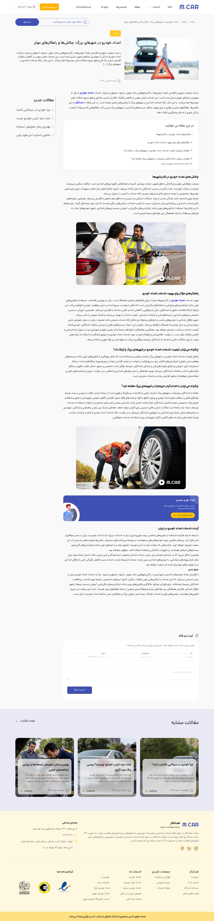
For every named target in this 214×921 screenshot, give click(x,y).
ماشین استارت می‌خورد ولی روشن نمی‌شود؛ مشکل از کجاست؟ (29, 135)
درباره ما (105, 7)
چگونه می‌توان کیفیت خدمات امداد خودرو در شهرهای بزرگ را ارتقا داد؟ (156, 151)
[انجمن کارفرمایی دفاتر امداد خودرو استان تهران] (24, 888)
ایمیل (103, 653)
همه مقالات (27, 721)
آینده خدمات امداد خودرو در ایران (175, 164)
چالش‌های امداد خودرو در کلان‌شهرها (173, 134)
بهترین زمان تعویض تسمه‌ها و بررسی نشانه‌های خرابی (29, 127)
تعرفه (137, 7)
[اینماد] (64, 893)
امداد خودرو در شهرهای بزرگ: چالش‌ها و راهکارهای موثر (77, 43)
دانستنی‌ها (121, 7)
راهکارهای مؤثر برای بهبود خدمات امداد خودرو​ (169, 142)
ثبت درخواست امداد (184, 515)
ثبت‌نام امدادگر (83, 7)
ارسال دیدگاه (79, 690)
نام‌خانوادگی (145, 653)
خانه (170, 7)
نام (191, 653)
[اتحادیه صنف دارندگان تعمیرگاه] (44, 888)
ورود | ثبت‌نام (24, 7)
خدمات (156, 7)
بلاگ (184, 22)
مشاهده (153, 791)
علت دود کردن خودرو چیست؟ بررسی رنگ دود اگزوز (29, 118)
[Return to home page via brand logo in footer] (191, 825)
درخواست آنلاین (49, 7)
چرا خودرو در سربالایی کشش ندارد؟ (29, 110)
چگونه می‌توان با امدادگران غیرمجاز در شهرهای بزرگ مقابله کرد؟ (160, 159)
